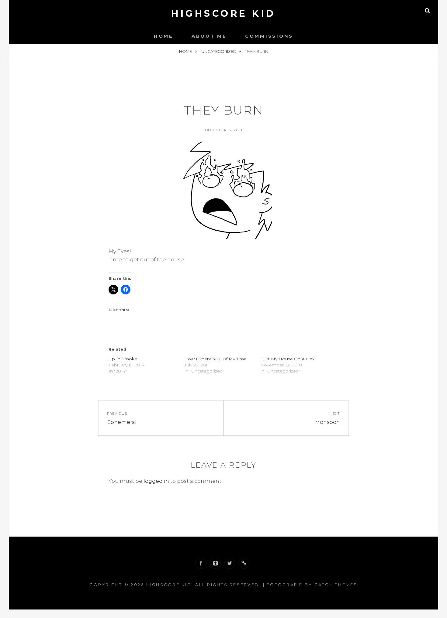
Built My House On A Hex (287, 359)
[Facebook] (201, 563)
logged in (156, 481)
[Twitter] (229, 563)
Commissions (269, 36)
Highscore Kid (223, 13)
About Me (209, 36)
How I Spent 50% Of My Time (215, 359)
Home (163, 36)
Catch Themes (336, 584)
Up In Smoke (123, 359)
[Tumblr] (215, 563)
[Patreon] (243, 563)
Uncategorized (219, 51)
